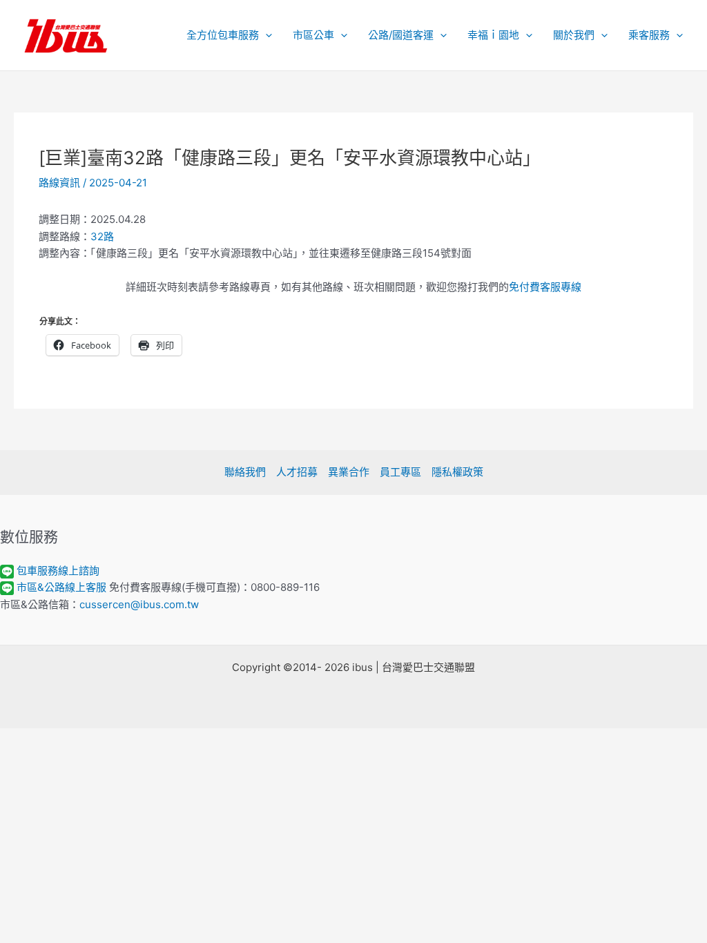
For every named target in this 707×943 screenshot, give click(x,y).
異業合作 (348, 471)
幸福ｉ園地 (493, 34)
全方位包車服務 (222, 34)
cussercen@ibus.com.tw (139, 604)
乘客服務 (649, 34)
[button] (265, 35)
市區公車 (313, 34)
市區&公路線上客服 (61, 587)
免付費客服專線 (545, 286)
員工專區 (400, 471)
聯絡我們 (245, 471)
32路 (102, 236)
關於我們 (573, 34)
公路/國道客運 (401, 34)
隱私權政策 (457, 471)
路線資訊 (59, 182)
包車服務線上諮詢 (58, 570)
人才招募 (297, 471)
